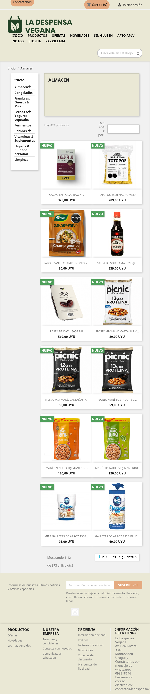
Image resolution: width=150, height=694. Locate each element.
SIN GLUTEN (103, 35)
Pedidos (83, 640)
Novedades (15, 640)
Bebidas (20, 131)
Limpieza (21, 160)
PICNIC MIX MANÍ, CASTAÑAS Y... (117, 331)
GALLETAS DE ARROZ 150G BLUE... (117, 536)
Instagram (75, 612)
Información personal (92, 635)
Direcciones (85, 650)
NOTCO (18, 41)
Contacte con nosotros (57, 648)
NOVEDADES (79, 35)
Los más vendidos (19, 645)
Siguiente (128, 557)
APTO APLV (125, 35)
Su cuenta (86, 629)
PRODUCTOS (37, 35)
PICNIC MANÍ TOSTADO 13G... (117, 399)
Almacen (21, 87)
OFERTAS (58, 35)
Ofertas (12, 635)
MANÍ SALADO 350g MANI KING (67, 468)
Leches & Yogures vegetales (21, 116)
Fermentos (22, 125)
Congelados (23, 93)
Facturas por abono (90, 645)
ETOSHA (35, 41)
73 (114, 557)
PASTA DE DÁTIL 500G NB (66, 331)
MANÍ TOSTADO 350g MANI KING (117, 468)
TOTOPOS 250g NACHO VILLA (117, 195)
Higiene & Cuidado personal (21, 150)
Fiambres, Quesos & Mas (22, 102)
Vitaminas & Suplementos (24, 139)
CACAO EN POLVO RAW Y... (66, 195)
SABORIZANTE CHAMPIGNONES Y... (67, 263)
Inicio (17, 35)
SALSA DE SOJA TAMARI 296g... (117, 263)
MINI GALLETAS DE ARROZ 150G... (67, 536)
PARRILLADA (55, 41)
